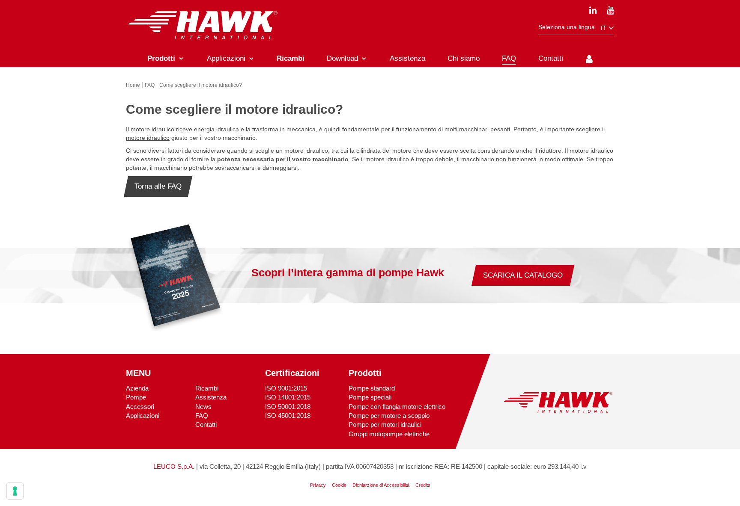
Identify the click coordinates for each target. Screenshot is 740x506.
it (604, 27)
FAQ (201, 415)
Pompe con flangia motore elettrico (397, 406)
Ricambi (206, 388)
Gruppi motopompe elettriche (389, 434)
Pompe (136, 397)
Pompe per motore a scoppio (389, 415)
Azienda (137, 388)
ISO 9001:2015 (286, 388)
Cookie (339, 485)
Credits (422, 485)
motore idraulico (148, 137)
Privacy (318, 485)
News (203, 406)
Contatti (206, 424)
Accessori (140, 406)
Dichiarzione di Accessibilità (380, 485)
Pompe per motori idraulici (385, 424)
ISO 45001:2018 (287, 415)
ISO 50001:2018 (287, 406)
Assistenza (211, 397)
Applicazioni (142, 415)
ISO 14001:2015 (287, 397)
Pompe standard (372, 388)
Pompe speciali (370, 397)
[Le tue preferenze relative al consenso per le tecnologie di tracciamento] (15, 491)
